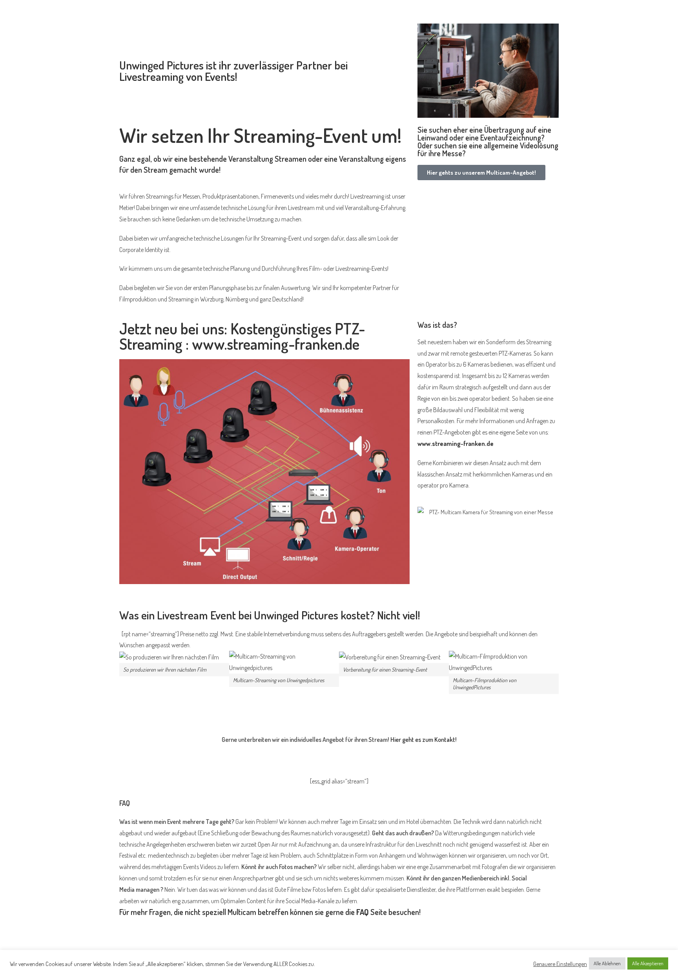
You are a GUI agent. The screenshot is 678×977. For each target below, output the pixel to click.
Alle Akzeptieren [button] (647, 963)
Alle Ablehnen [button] (607, 963)
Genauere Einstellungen (560, 963)
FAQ (362, 912)
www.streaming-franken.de (455, 443)
